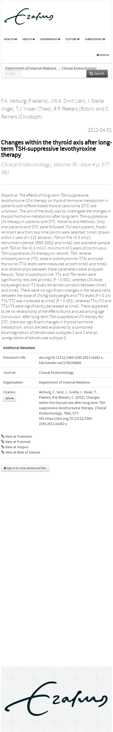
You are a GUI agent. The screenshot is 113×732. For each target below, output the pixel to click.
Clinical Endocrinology (79, 68)
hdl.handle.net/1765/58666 (60, 363)
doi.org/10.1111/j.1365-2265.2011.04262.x (70, 358)
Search (98, 74)
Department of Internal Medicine (30, 68)
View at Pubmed (17, 442)
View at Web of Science (22, 452)
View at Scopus (16, 447)
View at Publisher (18, 437)
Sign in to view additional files (26, 468)
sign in (104, 55)
